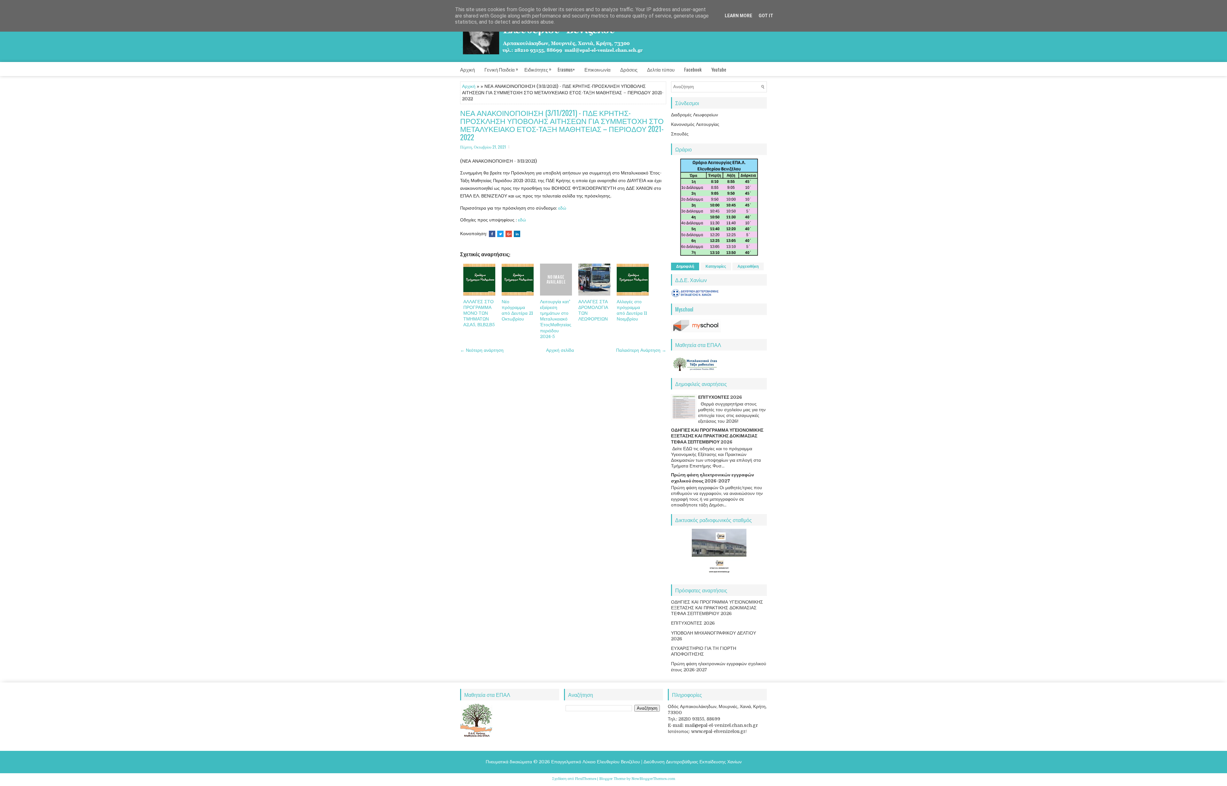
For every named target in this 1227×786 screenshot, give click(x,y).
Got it (766, 15)
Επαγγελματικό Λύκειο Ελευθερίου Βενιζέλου (595, 761)
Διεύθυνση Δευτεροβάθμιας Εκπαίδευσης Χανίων (693, 761)
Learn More (738, 15)
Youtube (718, 69)
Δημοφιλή (685, 266)
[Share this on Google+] (508, 234)
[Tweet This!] (500, 234)
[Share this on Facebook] (492, 234)
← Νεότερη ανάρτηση (482, 350)
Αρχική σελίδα (560, 350)
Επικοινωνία (597, 69)
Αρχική (467, 69)
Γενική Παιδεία (501, 69)
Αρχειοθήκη (748, 266)
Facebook (693, 69)
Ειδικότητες (537, 69)
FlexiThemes (585, 779)
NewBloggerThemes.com (653, 779)
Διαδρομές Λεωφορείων (694, 114)
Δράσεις (628, 69)
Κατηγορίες (716, 266)
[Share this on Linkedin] (517, 234)
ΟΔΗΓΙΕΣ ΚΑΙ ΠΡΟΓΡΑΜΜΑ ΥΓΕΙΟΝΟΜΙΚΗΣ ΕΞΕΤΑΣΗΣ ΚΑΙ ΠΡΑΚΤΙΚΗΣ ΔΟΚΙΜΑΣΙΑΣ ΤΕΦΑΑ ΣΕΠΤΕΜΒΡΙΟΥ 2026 (717, 436)
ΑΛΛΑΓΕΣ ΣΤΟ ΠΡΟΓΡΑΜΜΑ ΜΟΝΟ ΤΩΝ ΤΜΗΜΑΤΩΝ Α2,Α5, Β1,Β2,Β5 (479, 313)
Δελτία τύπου (661, 69)
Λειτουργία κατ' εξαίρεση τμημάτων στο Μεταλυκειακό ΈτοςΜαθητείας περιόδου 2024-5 (555, 319)
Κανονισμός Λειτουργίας (695, 124)
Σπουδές (680, 133)
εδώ (562, 208)
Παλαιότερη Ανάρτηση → (641, 350)
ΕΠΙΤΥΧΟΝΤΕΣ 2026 (720, 397)
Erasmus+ (566, 69)
